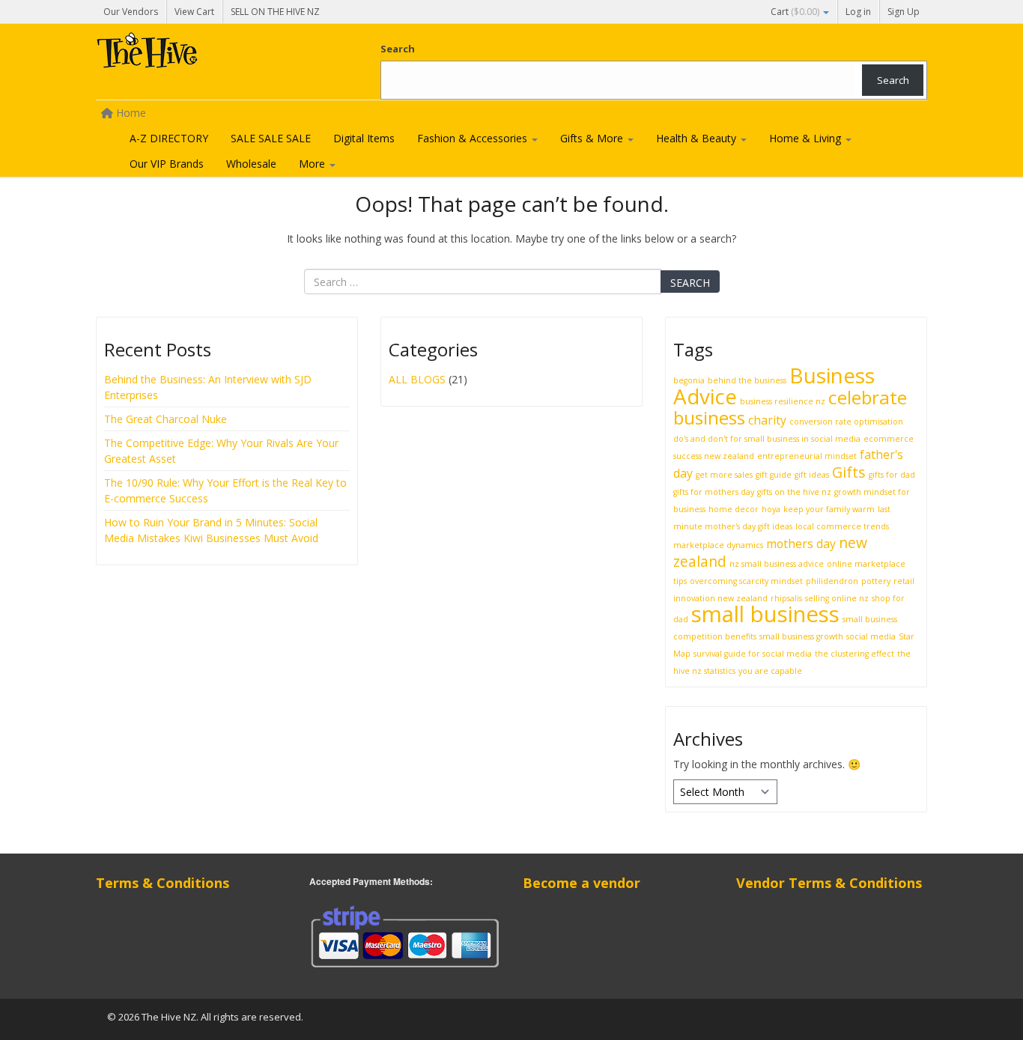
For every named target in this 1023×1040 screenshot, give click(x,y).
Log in (858, 11)
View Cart (194, 11)
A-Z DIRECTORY (169, 138)
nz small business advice (776, 564)
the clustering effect (854, 653)
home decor (733, 509)
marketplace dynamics (718, 545)
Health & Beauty (697, 138)
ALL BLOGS (417, 379)
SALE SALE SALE (271, 138)
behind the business (747, 380)
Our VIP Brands (167, 163)
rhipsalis (786, 598)
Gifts (849, 472)
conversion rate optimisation (846, 421)
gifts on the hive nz (794, 492)
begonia (689, 380)
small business (765, 614)
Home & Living (806, 138)
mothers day (801, 543)
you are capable (770, 671)
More (313, 163)
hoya (771, 509)
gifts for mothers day (713, 492)
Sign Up (903, 11)
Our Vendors (130, 11)
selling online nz (837, 598)
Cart (795, 11)
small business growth (801, 636)
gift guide (774, 474)
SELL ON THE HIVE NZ (275, 11)
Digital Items (364, 138)
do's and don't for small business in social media (766, 439)
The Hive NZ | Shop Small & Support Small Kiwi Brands (208, 53)
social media (871, 636)
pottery (875, 581)
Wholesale (251, 163)
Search (397, 48)
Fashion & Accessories (473, 138)
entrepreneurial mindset (807, 456)
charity (767, 420)
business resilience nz (782, 401)
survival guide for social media (752, 653)
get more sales (724, 474)
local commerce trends (842, 526)
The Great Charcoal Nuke (167, 419)
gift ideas (812, 474)
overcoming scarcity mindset (746, 581)
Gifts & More (593, 138)
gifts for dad (892, 474)
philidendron (832, 581)
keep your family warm (829, 509)
